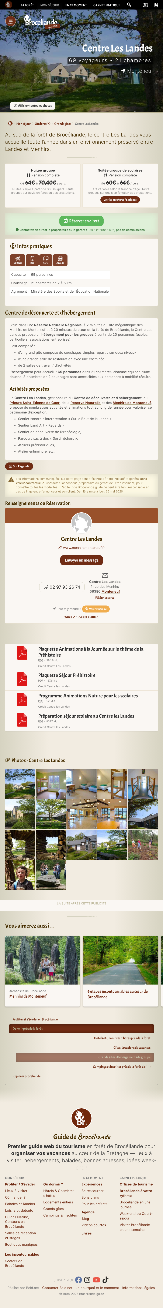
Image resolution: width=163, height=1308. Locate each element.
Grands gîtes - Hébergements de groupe (124, 1057)
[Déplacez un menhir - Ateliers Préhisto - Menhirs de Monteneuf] (51, 875)
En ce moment (76, 5)
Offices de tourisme (136, 1184)
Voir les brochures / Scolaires (120, 200)
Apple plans (87, 616)
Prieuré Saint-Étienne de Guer (35, 403)
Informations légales (138, 1288)
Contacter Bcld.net (57, 1288)
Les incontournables (22, 1254)
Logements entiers (58, 1202)
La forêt (27, 5)
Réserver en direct (84, 221)
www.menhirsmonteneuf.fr (83, 548)
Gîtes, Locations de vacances (132, 1048)
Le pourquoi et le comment (97, 1288)
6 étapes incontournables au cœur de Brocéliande (117, 994)
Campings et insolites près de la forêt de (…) (121, 1067)
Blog (85, 1219)
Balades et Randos (20, 1204)
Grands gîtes (53, 1209)
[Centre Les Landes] (20, 783)
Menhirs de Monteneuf (132, 403)
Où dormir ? (53, 1184)
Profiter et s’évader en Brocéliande (35, 1019)
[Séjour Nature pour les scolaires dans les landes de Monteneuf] (143, 844)
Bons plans (90, 1197)
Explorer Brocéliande (27, 1076)
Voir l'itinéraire (98, 609)
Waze (68, 616)
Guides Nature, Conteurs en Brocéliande (17, 1222)
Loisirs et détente (19, 1210)
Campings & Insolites (60, 1215)
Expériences (92, 1184)
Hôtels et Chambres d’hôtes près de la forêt (122, 1038)
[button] (129, 4)
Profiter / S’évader (20, 1184)
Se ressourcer (93, 1191)
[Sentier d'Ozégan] (20, 875)
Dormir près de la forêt (28, 1029)
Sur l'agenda (21, 466)
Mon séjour (49, 5)
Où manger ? (15, 1197)
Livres (87, 1233)
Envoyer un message (81, 560)
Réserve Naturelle (85, 403)
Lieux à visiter (16, 1191)
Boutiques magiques (21, 1244)
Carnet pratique (106, 5)
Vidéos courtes (94, 1225)
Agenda (88, 1212)
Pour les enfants (94, 1204)
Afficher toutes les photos (35, 106)
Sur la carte (106, 598)
